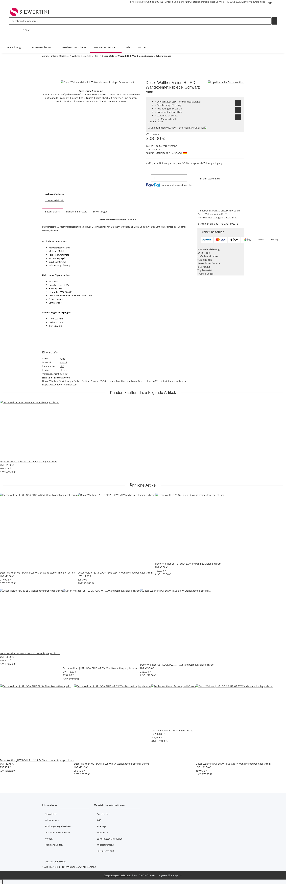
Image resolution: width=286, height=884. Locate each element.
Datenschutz (104, 814)
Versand (172, 145)
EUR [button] (270, 3)
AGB (99, 820)
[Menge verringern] (148, 177)
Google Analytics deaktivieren (117, 875)
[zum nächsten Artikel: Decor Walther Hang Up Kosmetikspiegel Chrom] (179, 56)
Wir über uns (52, 820)
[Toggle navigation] (13, 39)
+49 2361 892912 (234, 1)
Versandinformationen (57, 832)
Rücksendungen (54, 844)
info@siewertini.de (254, 1)
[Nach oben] (1, 882)
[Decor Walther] (226, 82)
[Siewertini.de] (29, 11)
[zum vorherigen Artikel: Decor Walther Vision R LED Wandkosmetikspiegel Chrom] (173, 56)
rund (62, 358)
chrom (63, 370)
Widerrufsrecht (105, 844)
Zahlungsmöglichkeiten (58, 826)
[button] (11, 30)
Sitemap (101, 826)
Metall (63, 362)
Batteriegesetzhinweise (109, 838)
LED (62, 366)
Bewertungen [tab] (100, 211)
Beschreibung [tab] (52, 211)
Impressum (103, 832)
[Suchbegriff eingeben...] (274, 21)
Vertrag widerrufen (55, 861)
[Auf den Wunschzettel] (238, 103)
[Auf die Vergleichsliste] (238, 110)
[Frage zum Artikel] (238, 117)
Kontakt (49, 838)
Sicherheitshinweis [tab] (76, 211)
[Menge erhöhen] (189, 177)
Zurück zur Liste (50, 55)
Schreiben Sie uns (208, 223)
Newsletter (51, 814)
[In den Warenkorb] (45, 78)
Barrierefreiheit (105, 850)
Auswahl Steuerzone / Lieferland (164, 152)
